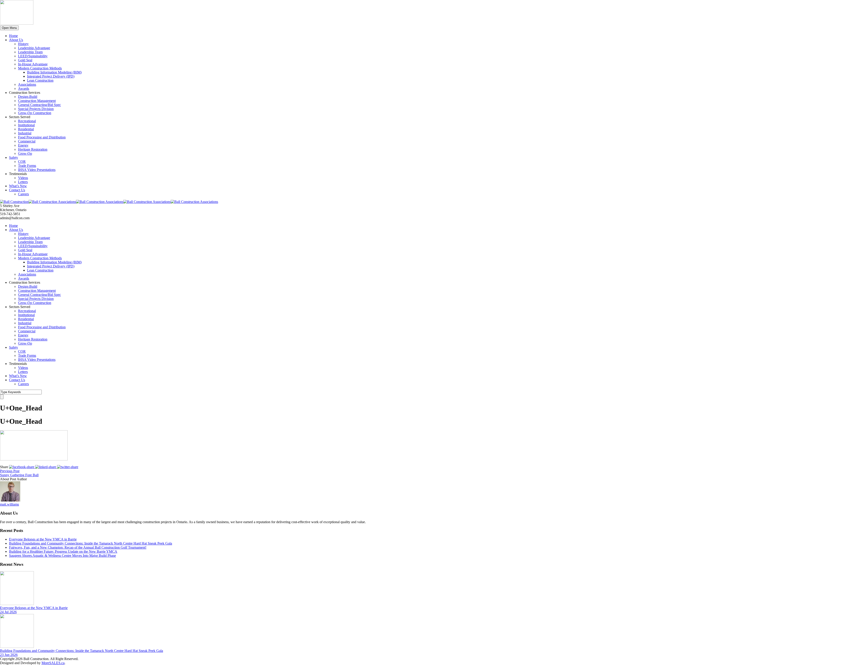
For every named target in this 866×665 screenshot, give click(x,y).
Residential (26, 129)
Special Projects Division (36, 109)
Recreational (27, 121)
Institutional (26, 125)
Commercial (26, 141)
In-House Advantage (33, 64)
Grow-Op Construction (34, 113)
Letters (23, 182)
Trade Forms (27, 166)
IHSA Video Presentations (36, 170)
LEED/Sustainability (33, 56)
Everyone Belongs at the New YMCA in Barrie (43, 539)
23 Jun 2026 (9, 655)
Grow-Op (25, 153)
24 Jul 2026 (8, 612)
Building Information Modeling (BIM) (54, 72)
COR (22, 161)
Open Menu (9, 28)
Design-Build (27, 97)
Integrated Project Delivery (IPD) (50, 76)
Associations (27, 84)
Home (13, 36)
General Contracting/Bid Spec (39, 105)
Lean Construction (40, 80)
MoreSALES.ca (52, 663)
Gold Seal (25, 60)
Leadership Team (30, 52)
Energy (23, 145)
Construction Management (37, 101)
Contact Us (17, 190)
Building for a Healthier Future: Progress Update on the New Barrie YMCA (63, 551)
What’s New (18, 186)
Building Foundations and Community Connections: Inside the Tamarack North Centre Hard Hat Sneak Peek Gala (90, 543)
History (23, 44)
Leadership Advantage (34, 48)
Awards (23, 88)
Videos (23, 178)
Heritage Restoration (32, 149)
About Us (16, 40)
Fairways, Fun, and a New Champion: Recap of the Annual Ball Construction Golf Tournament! (77, 547)
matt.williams (9, 504)
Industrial (24, 133)
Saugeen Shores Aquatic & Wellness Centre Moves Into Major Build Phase (62, 555)
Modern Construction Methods (40, 68)
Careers (23, 194)
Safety (13, 157)
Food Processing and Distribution (42, 137)
